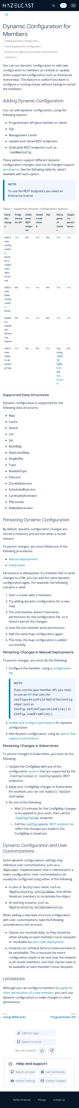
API (30, 694)
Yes (17, 237)
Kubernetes (17, 565)
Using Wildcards (14, 1017)
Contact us (59, 1099)
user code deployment (48, 942)
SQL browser (60, 379)
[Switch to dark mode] (53, 5)
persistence (11, 169)
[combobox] (63, 5)
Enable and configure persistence (32, 723)
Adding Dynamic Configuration (21, 41)
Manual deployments (23, 559)
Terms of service (21, 1099)
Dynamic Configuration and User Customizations (31, 52)
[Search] (63, 5)
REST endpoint (48, 824)
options (33, 771)
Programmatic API (63, 1017)
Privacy (42, 1099)
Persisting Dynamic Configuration (23, 46)
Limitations (11, 57)
